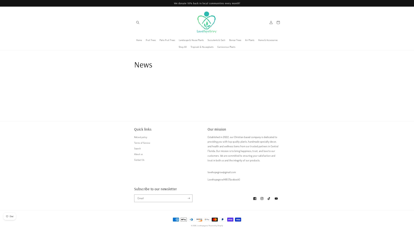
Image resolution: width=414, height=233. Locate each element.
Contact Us (139, 159)
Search (137, 148)
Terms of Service (142, 142)
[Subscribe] (188, 198)
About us (138, 154)
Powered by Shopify (216, 226)
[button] (137, 22)
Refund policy (140, 137)
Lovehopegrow (202, 226)
